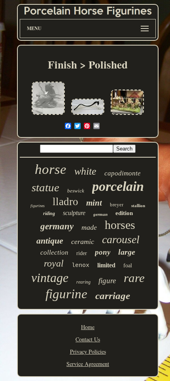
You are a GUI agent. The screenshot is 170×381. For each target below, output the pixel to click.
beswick (75, 191)
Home (87, 327)
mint (94, 203)
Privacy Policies (88, 351)
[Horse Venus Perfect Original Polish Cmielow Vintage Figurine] (48, 115)
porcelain (118, 186)
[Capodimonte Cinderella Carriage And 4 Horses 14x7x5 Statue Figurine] (127, 115)
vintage (49, 278)
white (85, 171)
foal (127, 266)
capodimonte (122, 173)
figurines (37, 206)
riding (49, 213)
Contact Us (88, 339)
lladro (65, 202)
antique (49, 241)
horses (120, 224)
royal (54, 263)
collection (54, 252)
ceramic (82, 242)
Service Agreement (87, 364)
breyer (116, 205)
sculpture (74, 213)
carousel (121, 239)
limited (106, 265)
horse (50, 169)
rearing (83, 282)
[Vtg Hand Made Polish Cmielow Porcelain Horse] (88, 115)
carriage (112, 295)
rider (81, 253)
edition (124, 213)
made (89, 227)
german (100, 214)
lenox (80, 265)
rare (134, 278)
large (126, 252)
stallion (138, 205)
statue (45, 187)
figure (107, 280)
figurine (66, 294)
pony (102, 252)
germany (57, 226)
